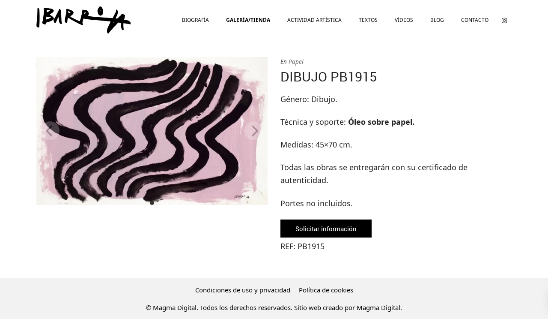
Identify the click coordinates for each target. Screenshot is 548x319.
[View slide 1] (152, 131)
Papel (296, 62)
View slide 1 (152, 203)
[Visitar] (504, 20)
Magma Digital (378, 307)
